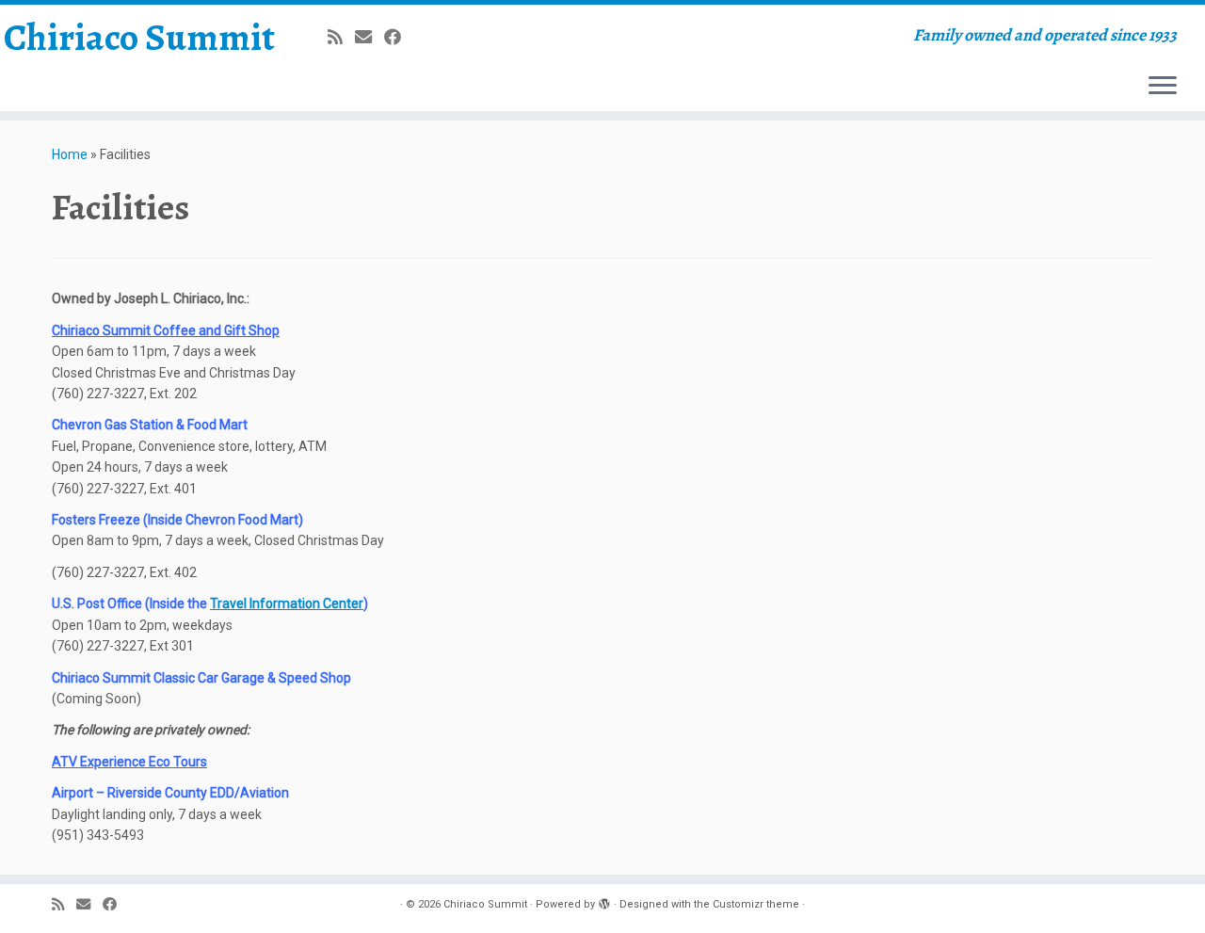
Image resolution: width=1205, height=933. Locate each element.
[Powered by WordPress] (604, 901)
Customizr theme (756, 904)
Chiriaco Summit (139, 37)
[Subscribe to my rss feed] (341, 37)
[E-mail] (369, 37)
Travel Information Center (286, 603)
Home (70, 154)
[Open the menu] (1163, 86)
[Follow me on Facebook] (398, 37)
